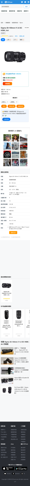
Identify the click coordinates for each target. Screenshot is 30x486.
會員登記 (23, 455)
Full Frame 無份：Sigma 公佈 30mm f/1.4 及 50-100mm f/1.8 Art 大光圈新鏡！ (21, 390)
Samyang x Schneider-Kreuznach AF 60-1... (19, 323)
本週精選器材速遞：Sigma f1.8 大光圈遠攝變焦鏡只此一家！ (21, 370)
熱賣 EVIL (13, 459)
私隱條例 (23, 459)
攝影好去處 (3, 447)
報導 (22, 39)
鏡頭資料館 (12, 11)
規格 (3, 39)
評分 (16, 36)
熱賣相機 (13, 452)
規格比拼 (20, 106)
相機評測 (19, 11)
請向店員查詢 (11, 78)
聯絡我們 (23, 450)
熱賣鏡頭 (13, 455)
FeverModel (4, 434)
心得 (8, 39)
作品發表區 (3, 437)
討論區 (2, 439)
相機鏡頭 (8, 22)
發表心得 (21, 36)
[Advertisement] (15, 257)
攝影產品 (23, 432)
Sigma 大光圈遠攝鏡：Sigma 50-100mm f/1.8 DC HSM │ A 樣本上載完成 (21, 361)
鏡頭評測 (26, 11)
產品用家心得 (14, 439)
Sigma (21, 22)
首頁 (2, 22)
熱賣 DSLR (13, 457)
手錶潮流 (23, 441)
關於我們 (23, 447)
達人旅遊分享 (4, 457)
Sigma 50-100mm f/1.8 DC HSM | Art (6, 293)
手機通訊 (23, 434)
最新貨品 (13, 450)
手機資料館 (13, 434)
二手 (15, 39)
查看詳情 (7, 83)
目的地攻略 (3, 452)
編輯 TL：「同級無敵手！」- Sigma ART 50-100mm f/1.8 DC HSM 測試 (21, 351)
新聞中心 (3, 429)
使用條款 (23, 457)
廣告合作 (23, 452)
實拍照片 (15, 98)
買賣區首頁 (23, 429)
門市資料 (13, 447)
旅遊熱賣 (3, 450)
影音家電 (23, 439)
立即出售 (6, 119)
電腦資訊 (23, 437)
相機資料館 (4, 11)
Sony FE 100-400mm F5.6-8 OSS (6, 327)
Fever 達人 (3, 432)
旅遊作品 (3, 455)
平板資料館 (13, 437)
